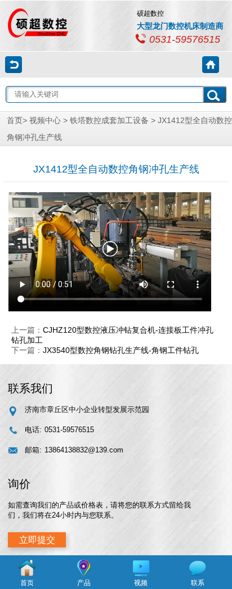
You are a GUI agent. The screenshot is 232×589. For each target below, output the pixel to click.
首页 (15, 120)
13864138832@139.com (83, 450)
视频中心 (45, 120)
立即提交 (37, 540)
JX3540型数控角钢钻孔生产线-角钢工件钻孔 (121, 350)
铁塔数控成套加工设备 (109, 120)
